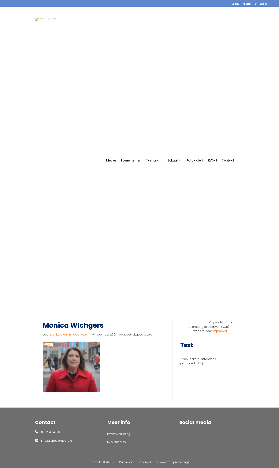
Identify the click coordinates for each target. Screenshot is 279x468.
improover (220, 331)
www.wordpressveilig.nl (175, 462)
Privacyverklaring (118, 434)
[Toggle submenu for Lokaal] (180, 160)
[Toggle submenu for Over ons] (161, 160)
